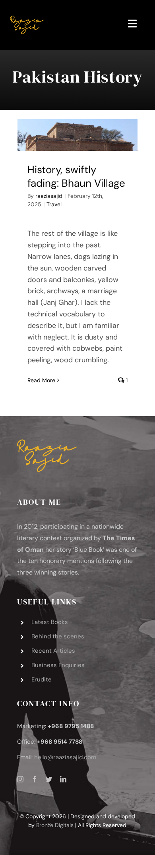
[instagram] (20, 779)
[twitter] (49, 779)
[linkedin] (63, 779)
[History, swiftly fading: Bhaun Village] (77, 134)
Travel (54, 204)
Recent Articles (53, 651)
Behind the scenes (57, 636)
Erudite (41, 679)
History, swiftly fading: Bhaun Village (76, 176)
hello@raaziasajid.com (65, 757)
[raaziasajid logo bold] (27, 11)
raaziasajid (48, 195)
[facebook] (34, 779)
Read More (41, 380)
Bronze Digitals (55, 825)
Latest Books (49, 622)
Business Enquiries (58, 665)
